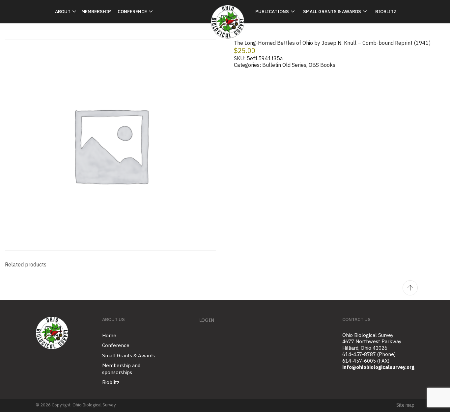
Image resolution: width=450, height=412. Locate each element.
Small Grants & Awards (332, 11)
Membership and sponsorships (121, 368)
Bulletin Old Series (284, 65)
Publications (272, 11)
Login (206, 320)
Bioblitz (386, 11)
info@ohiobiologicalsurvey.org (378, 367)
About (62, 11)
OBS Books (322, 65)
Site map (405, 405)
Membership (96, 11)
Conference (132, 11)
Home (109, 335)
